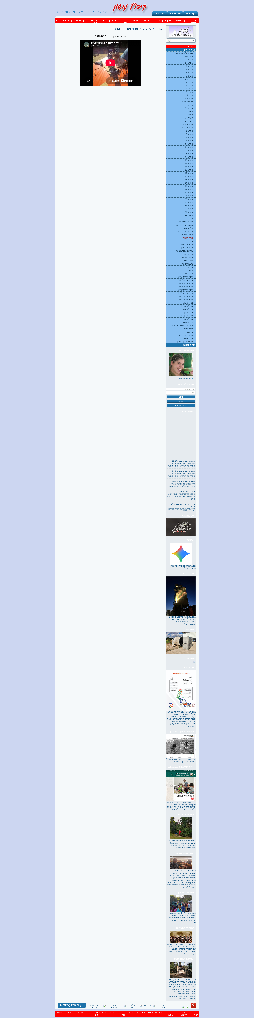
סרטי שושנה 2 (187, 128)
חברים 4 (189, 69)
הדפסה (147, 1005)
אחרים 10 (189, 160)
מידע (114, 20)
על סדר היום (94, 21)
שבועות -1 (189, 105)
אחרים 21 (189, 196)
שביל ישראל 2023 (185, 300)
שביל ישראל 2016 (185, 277)
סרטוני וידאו (189, 50)
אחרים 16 (189, 180)
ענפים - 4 (189, 121)
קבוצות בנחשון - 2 (185, 248)
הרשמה (60, 1012)
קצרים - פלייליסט (186, 222)
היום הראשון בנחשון (185, 342)
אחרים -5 (189, 144)
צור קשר (160, 13)
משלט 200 (188, 274)
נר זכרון (126, 21)
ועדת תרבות (188, 238)
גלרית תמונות (189, 345)
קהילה (179, 20)
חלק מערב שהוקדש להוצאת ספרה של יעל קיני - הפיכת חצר (181, 456)
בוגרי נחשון (188, 261)
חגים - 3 (189, 89)
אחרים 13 (189, 170)
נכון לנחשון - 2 (187, 306)
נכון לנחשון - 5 (187, 316)
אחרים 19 (189, 189)
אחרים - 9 (189, 157)
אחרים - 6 (189, 147)
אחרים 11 (189, 163)
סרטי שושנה (188, 124)
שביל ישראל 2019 (185, 287)
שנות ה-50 (188, 56)
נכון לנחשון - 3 (187, 309)
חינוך (157, 20)
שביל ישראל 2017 (185, 280)
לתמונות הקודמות (184, 378)
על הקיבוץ (193, 21)
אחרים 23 (189, 202)
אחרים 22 (189, 199)
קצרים (190, 218)
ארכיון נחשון (188, 322)
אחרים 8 (189, 154)
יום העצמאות (187, 102)
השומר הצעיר (187, 264)
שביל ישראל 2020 (185, 290)
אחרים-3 (189, 137)
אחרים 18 (189, 186)
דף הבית (190, 13)
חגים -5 (190, 95)
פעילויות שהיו (187, 235)
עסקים (168, 20)
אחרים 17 (189, 183)
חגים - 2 (189, 85)
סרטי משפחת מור (185, 335)
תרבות (136, 20)
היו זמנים (189, 267)
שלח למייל (133, 1006)
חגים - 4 (189, 92)
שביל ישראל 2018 (185, 283)
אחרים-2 (189, 134)
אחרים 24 (189, 205)
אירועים (77, 20)
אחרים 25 (189, 209)
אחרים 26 (189, 212)
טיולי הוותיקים (187, 254)
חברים (147, 20)
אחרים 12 (189, 167)
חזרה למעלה (163, 1006)
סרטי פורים (188, 98)
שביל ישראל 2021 (185, 293)
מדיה (104, 20)
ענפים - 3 (189, 118)
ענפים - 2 (189, 115)
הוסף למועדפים (114, 1006)
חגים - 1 (189, 82)
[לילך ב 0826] (181, 364)
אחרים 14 (189, 173)
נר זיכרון (189, 241)
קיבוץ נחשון (188, 79)
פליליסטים (188, 338)
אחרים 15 (189, 176)
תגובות (65, 20)
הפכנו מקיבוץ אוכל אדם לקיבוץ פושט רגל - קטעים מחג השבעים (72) (181, 488)
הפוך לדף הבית (94, 1006)
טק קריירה (188, 215)
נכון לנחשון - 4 (187, 312)
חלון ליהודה (188, 228)
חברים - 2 (189, 63)
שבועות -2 (189, 108)
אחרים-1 (189, 131)
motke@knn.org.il (71, 1005)
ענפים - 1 (189, 111)
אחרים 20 (189, 192)
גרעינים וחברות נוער (184, 251)
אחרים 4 (189, 141)
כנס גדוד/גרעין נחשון (184, 53)
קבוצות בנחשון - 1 (185, 244)
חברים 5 (189, 72)
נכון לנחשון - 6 (187, 319)
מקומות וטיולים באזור (184, 225)
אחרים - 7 (189, 150)
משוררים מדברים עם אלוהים (181, 325)
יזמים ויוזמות (188, 329)
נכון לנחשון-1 (188, 303)
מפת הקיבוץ (175, 13)
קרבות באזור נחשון (185, 231)
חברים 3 (189, 66)
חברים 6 (189, 76)
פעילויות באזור (187, 257)
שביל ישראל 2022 (185, 296)
